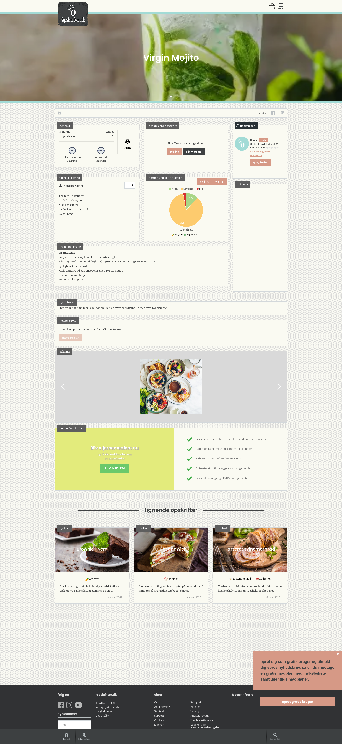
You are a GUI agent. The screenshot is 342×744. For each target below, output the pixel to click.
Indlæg (194, 711)
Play (58, 387)
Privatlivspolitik (199, 715)
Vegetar (179, 234)
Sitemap (159, 724)
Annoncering (162, 706)
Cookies (159, 720)
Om (156, 702)
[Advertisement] (259, 237)
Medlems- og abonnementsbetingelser (205, 726)
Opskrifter (73, 14)
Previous (63, 387)
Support (159, 715)
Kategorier (196, 702)
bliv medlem (194, 151)
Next (278, 387)
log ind (174, 151)
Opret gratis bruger (297, 701)
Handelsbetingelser (202, 720)
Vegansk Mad (193, 234)
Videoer (195, 706)
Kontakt (159, 711)
